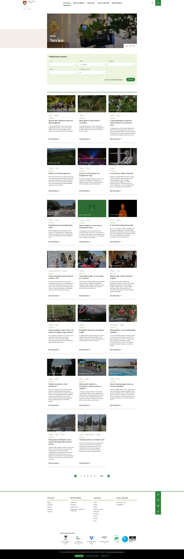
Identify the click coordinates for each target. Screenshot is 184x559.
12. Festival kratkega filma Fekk (121, 225)
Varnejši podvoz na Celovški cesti (91, 440)
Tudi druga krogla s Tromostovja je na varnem (91, 277)
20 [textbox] (80, 72)
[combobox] (62, 64)
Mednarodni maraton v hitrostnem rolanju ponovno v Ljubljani (90, 386)
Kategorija (111, 61)
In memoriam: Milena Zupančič (121, 173)
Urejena (95, 504)
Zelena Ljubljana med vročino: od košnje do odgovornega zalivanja (61, 331)
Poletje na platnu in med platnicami (58, 385)
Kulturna (95, 516)
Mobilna (95, 507)
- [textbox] (50, 64)
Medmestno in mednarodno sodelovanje (77, 510)
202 (101, 476)
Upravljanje (73, 504)
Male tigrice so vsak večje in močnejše (89, 122)
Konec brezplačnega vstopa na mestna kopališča (121, 385)
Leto (51, 61)
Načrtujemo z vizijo (121, 502)
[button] (114, 79)
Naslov (51, 69)
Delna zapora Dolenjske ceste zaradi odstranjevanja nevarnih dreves (60, 442)
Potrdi (131, 79)
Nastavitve (105, 556)
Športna (95, 518)
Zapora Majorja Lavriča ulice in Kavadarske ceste (90, 226)
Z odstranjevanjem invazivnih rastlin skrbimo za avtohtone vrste (121, 123)
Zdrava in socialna (98, 509)
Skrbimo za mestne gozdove (59, 173)
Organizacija (73, 502)
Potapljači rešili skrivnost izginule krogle (91, 331)
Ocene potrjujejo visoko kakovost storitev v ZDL (61, 277)
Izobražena (96, 514)
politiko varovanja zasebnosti (115, 552)
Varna (94, 521)
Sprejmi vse (79, 556)
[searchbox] (88, 64)
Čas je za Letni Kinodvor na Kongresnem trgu (89, 174)
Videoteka (50, 504)
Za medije (49, 511)
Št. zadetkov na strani (84, 69)
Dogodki (49, 507)
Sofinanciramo (74, 507)
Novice (49, 502)
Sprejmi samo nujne (92, 556)
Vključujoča (96, 511)
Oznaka (81, 61)
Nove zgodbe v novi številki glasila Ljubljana (122, 331)
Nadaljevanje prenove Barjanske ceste (61, 226)
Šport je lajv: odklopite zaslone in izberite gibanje (61, 122)
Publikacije (50, 509)
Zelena (95, 502)
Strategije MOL (120, 504)
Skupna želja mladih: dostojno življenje (121, 277)
